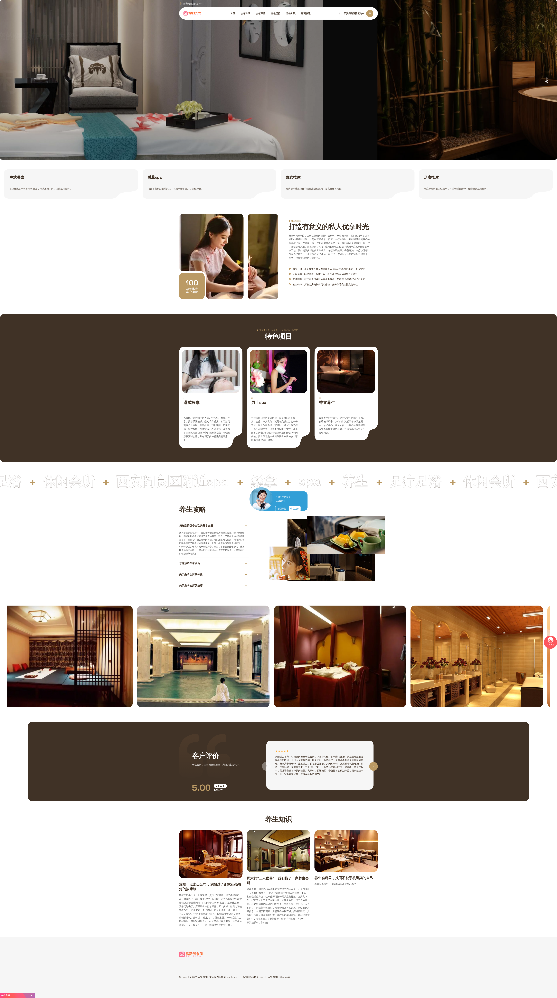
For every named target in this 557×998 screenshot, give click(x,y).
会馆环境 (260, 13)
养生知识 (290, 13)
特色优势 (275, 13)
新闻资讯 (306, 13)
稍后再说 (281, 508)
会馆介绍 (245, 13)
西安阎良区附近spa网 (279, 977)
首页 (232, 13)
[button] (547, 81)
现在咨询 (294, 508)
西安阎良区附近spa (253, 977)
